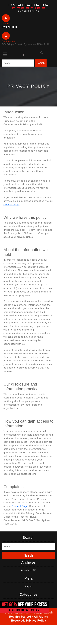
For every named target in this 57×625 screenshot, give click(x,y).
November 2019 (29, 570)
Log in (28, 586)
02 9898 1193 (9, 27)
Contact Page (11, 204)
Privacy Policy (36, 620)
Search (41, 63)
